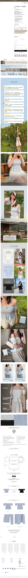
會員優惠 (11, 561)
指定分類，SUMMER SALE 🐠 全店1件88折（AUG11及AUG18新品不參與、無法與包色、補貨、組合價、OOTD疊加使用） (21, 28)
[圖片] (27, 409)
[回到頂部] (27, 400)
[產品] (27, 402)
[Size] (27, 406)
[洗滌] (27, 404)
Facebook (3, 561)
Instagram (3, 562)
